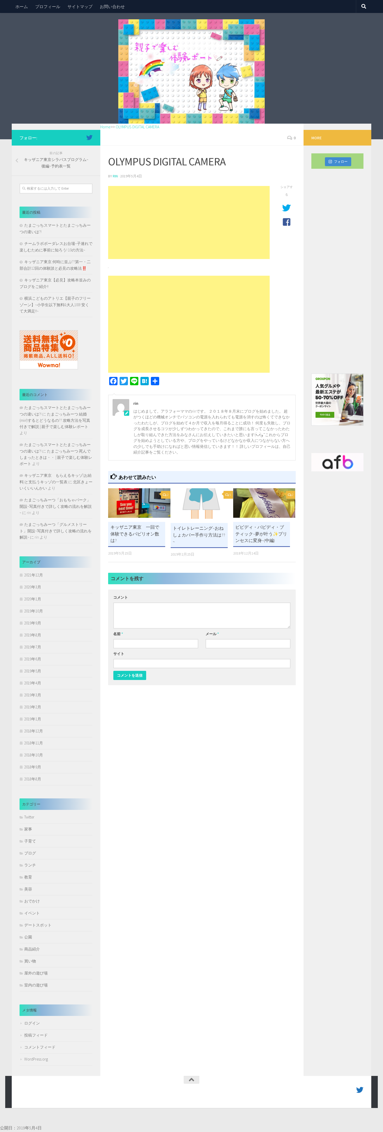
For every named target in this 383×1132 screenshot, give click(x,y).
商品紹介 (32, 949)
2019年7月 (32, 647)
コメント (120, 597)
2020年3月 (32, 587)
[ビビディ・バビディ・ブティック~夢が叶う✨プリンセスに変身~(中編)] (264, 503)
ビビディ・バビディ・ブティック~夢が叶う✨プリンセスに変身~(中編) (261, 533)
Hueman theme (78, 1096)
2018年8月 (32, 778)
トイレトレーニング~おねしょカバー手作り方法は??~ (199, 534)
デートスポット (38, 925)
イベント (32, 913)
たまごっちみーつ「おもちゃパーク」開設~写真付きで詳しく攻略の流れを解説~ (56, 506)
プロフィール (47, 6)
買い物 (30, 961)
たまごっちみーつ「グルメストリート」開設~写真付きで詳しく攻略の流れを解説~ (56, 531)
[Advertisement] (189, 222)
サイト (118, 653)
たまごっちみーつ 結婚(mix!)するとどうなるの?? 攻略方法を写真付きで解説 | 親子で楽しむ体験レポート (55, 420)
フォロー (341, 161)
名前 (118, 633)
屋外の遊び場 (36, 973)
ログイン (32, 1023)
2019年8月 (32, 635)
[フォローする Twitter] (89, 137)
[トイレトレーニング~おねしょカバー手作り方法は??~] (202, 503)
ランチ (30, 865)
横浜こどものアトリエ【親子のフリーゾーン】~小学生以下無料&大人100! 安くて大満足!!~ (55, 305)
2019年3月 (32, 695)
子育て (30, 841)
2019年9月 (32, 623)
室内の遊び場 (36, 985)
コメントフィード (39, 1047)
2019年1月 (32, 718)
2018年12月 (33, 730)
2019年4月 (32, 683)
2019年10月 (33, 611)
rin (115, 176)
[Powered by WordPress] (38, 1096)
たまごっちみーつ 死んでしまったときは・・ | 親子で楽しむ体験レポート (56, 457)
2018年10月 (33, 754)
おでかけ (32, 901)
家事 (28, 829)
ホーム (21, 6)
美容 (28, 889)
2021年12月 (33, 575)
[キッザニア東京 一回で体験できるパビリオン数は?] (139, 503)
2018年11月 (33, 742)
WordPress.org (36, 1059)
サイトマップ (79, 6)
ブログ (30, 853)
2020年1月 (32, 599)
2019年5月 (32, 671)
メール (212, 633)
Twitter (29, 817)
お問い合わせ (112, 6)
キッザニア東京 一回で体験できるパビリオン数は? (134, 533)
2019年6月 (32, 659)
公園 (28, 937)
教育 (28, 877)
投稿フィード (36, 1035)
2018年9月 (32, 766)
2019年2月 (32, 707)
